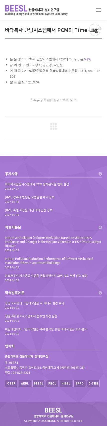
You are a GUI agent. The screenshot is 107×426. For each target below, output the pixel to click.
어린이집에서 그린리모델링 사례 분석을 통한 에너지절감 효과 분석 (46, 329)
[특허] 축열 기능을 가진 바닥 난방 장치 (29, 210)
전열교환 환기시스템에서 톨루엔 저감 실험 (31, 316)
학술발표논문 (51, 100)
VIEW (87, 59)
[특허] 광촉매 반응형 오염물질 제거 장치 (29, 197)
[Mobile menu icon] (98, 9)
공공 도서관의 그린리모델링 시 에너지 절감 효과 (34, 303)
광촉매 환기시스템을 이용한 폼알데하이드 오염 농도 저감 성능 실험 (46, 276)
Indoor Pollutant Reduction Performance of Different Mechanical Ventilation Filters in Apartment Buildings (49, 261)
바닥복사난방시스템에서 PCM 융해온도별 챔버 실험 (37, 184)
